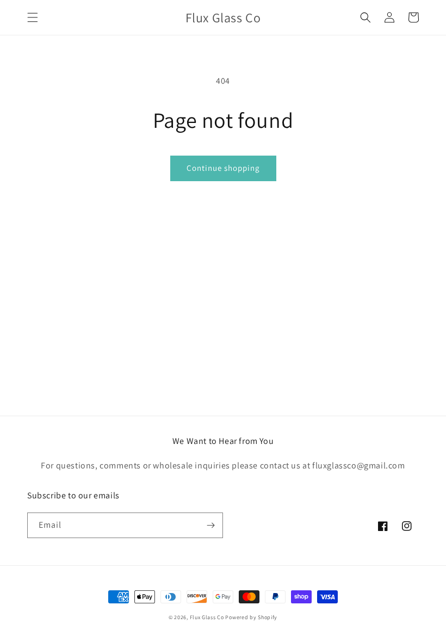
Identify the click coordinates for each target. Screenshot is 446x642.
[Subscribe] (210, 525)
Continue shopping (223, 168)
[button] (33, 17)
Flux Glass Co (207, 617)
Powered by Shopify (251, 617)
